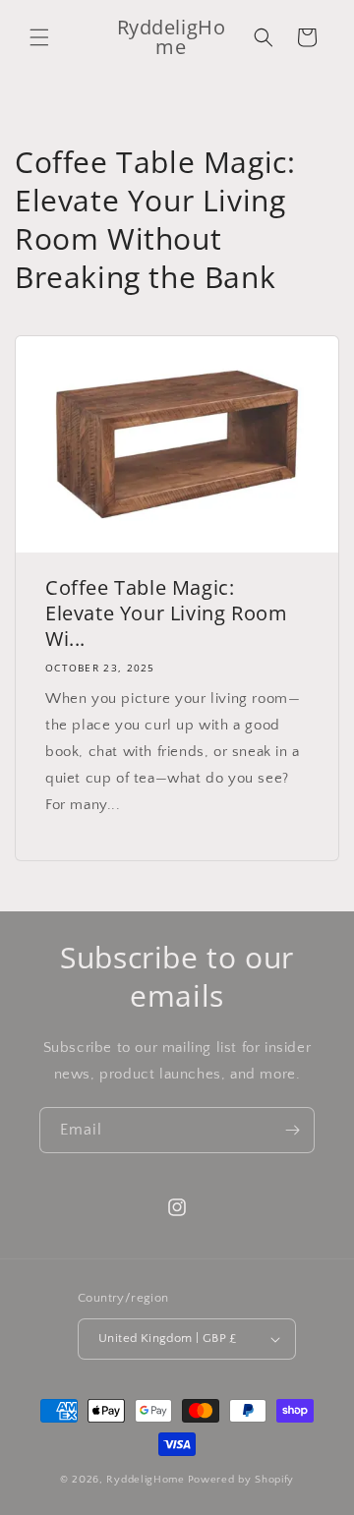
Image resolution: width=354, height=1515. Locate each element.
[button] (39, 37)
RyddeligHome (145, 1480)
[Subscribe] (292, 1130)
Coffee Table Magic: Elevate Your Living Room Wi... (166, 613)
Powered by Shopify (241, 1480)
